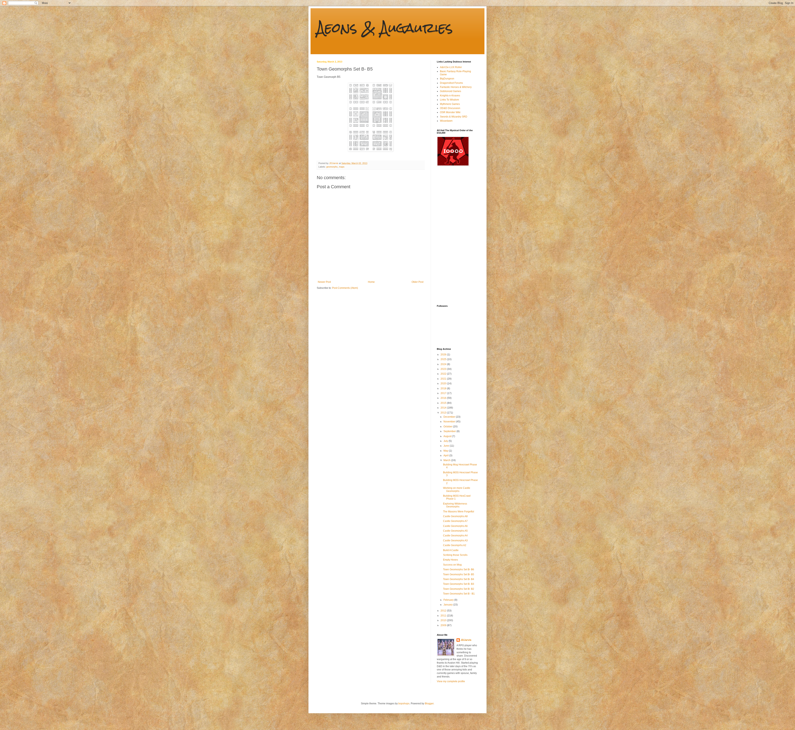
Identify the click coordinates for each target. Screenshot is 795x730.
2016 (444, 398)
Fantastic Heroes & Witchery (456, 87)
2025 (444, 359)
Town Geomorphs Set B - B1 (459, 593)
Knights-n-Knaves (450, 95)
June (446, 445)
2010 (444, 620)
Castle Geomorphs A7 (455, 521)
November (449, 421)
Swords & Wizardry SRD (453, 116)
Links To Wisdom (449, 99)
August (447, 436)
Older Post (417, 281)
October (448, 426)
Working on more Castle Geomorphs (456, 489)
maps (341, 166)
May (446, 450)
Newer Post (324, 281)
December (449, 416)
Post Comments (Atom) (345, 287)
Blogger (429, 703)
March (447, 460)
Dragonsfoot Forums (451, 83)
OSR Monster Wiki (450, 112)
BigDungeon (447, 78)
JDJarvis (466, 640)
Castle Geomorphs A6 (455, 526)
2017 (444, 393)
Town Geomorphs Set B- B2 (458, 588)
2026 (444, 354)
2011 (444, 615)
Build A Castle (451, 550)
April (446, 455)
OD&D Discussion (450, 108)
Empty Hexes (450, 559)
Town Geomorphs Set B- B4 (458, 579)
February (448, 599)
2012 (444, 610)
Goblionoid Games (450, 91)
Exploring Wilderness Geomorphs (455, 505)
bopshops (404, 703)
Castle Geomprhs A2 (454, 545)
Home (371, 281)
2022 (444, 373)
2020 (444, 383)
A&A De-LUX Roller (451, 67)
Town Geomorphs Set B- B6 (458, 569)
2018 (444, 388)
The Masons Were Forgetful (458, 511)
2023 (444, 369)
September (450, 431)
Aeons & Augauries (385, 27)
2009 (444, 625)
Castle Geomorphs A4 (455, 535)
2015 (444, 403)
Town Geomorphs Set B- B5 (458, 574)
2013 (444, 412)
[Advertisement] (453, 235)
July (446, 441)
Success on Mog (452, 564)
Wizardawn (446, 120)
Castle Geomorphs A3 (455, 540)
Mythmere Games (450, 104)
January (448, 604)
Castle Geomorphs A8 (455, 516)
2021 (444, 378)
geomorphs (332, 166)
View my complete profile (451, 681)
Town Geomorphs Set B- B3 (458, 584)
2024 (444, 364)
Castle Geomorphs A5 (455, 530)
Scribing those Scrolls (455, 555)
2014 (444, 407)
